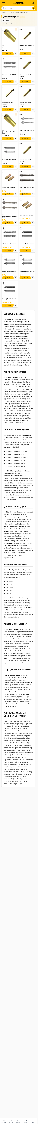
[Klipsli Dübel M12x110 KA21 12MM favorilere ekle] (3, 199)
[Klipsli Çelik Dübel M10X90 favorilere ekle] (3, 58)
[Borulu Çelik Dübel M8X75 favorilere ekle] (3, 255)
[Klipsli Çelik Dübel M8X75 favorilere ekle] (3, 228)
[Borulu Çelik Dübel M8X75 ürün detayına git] (9, 261)
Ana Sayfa (4, 12)
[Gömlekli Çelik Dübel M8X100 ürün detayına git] (27, 149)
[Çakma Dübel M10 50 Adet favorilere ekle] (21, 199)
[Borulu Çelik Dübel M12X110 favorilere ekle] (21, 255)
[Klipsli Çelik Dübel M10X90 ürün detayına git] (9, 64)
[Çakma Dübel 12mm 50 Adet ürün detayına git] (9, 35)
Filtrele (7, 21)
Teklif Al (9, 194)
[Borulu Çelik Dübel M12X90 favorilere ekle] (3, 143)
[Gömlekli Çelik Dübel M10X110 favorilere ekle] (3, 86)
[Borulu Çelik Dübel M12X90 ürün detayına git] (9, 149)
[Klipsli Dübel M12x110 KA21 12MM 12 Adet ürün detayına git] (27, 177)
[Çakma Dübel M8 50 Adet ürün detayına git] (9, 177)
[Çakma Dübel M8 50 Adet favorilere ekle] (3, 171)
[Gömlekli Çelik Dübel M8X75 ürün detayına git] (27, 35)
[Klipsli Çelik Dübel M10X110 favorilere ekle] (21, 114)
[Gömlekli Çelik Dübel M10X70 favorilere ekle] (21, 86)
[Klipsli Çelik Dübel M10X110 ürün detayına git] (27, 120)
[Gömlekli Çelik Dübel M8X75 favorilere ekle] (21, 29)
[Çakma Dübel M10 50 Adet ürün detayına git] (27, 205)
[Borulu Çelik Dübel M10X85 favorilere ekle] (3, 283)
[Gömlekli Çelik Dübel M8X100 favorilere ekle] (21, 143)
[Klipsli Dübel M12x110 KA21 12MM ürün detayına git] (9, 205)
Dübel (12, 12)
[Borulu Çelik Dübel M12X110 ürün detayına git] (27, 261)
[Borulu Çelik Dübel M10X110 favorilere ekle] (21, 228)
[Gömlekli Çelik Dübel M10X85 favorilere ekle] (21, 58)
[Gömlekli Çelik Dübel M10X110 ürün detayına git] (9, 92)
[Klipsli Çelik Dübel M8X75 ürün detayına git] (9, 234)
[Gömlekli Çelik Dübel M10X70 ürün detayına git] (27, 92)
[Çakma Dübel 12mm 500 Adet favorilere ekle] (3, 114)
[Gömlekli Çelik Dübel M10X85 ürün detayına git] (27, 64)
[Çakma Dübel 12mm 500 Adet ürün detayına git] (9, 120)
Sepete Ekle (8, 53)
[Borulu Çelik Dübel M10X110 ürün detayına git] (27, 234)
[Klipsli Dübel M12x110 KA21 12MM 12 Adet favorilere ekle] (21, 171)
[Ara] (33, 8)
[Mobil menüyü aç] (3, 3)
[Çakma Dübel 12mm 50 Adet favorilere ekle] (3, 29)
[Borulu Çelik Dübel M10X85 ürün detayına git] (9, 289)
